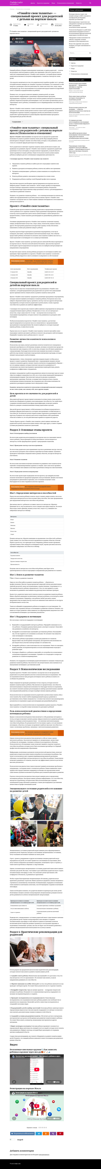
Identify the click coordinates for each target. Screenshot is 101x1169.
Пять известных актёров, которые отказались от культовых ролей (77, 98)
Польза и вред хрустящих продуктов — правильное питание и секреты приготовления (78, 86)
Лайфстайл (16, 2)
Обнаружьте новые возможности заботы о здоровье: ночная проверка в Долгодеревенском (79, 39)
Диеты (33, 3)
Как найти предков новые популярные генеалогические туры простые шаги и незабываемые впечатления (79, 135)
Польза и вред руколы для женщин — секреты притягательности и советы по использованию (79, 110)
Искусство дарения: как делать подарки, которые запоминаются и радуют (79, 45)
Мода (53, 3)
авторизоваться (44, 1154)
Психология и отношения (65, 3)
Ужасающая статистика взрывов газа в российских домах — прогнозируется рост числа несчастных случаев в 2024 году (79, 149)
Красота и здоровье (43, 3)
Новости (79, 3)
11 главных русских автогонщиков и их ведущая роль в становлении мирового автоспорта (79, 123)
